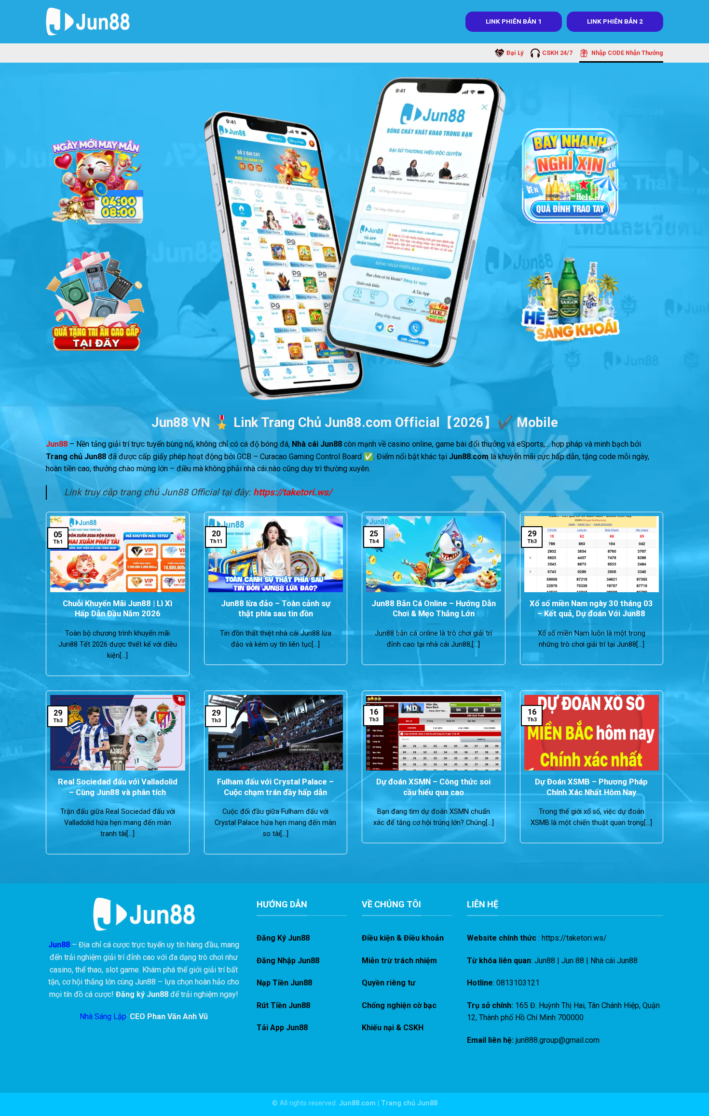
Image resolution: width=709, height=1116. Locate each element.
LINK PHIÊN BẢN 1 (514, 21)
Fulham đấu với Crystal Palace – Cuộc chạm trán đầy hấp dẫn (275, 787)
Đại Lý (514, 52)
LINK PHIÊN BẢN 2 (615, 21)
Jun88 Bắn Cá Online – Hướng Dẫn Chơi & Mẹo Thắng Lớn (433, 609)
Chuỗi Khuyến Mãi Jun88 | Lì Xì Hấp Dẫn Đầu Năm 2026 (117, 609)
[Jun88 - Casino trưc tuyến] (88, 21)
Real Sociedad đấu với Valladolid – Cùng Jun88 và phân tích (117, 787)
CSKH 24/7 (557, 52)
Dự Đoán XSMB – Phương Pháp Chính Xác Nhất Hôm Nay (591, 787)
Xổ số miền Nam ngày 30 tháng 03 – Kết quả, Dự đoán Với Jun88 (591, 609)
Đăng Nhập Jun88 (288, 960)
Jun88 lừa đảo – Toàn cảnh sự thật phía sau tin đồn (275, 609)
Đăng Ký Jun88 (283, 938)
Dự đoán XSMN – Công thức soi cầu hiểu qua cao (433, 787)
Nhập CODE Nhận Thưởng (627, 52)
